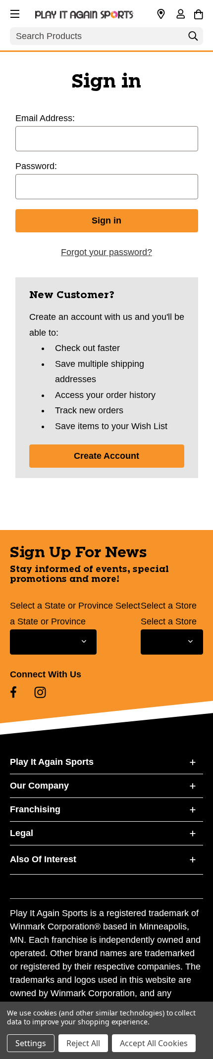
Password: (36, 166)
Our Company (39, 786)
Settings (30, 1043)
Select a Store (169, 606)
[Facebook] (13, 692)
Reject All (83, 1043)
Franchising (35, 809)
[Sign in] (180, 15)
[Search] (193, 38)
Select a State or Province (61, 606)
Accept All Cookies (154, 1043)
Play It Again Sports (52, 762)
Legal (21, 833)
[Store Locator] (161, 14)
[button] (13, 12)
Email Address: (45, 118)
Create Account (106, 456)
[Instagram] (40, 692)
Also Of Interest (43, 859)
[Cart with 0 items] (198, 13)
